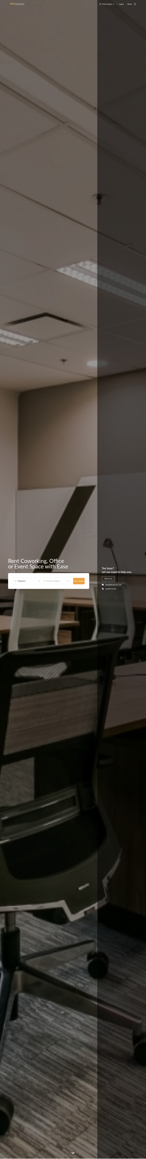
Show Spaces (79, 581)
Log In (121, 4)
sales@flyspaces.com (113, 585)
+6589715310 (110, 589)
